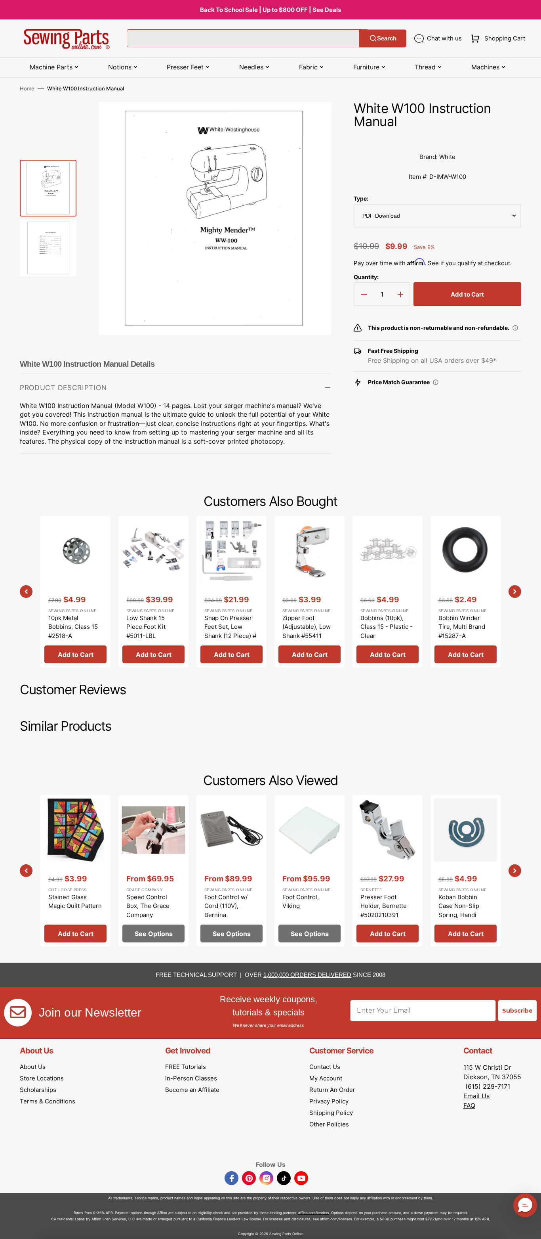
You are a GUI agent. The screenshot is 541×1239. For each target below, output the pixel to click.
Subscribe (517, 1010)
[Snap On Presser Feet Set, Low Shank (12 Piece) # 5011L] (231, 591)
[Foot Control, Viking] (309, 870)
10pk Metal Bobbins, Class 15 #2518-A (73, 627)
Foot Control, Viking (300, 901)
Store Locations (42, 1078)
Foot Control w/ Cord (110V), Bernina (226, 906)
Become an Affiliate (192, 1089)
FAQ (469, 1105)
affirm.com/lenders (313, 1212)
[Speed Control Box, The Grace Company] (153, 870)
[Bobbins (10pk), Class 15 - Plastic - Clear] (387, 591)
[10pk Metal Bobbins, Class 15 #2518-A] (75, 591)
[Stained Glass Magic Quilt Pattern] (75, 870)
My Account (325, 1078)
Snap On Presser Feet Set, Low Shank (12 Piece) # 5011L (230, 631)
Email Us (476, 1096)
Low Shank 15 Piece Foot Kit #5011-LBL (146, 627)
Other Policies (329, 1124)
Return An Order (332, 1089)
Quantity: (366, 277)
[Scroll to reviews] (437, 139)
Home (27, 88)
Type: (361, 198)
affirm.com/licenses (336, 1219)
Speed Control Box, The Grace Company (148, 906)
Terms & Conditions (47, 1101)
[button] (496, 38)
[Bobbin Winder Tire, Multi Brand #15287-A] (466, 591)
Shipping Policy (331, 1112)
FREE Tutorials (185, 1066)
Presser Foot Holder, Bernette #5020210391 (383, 906)
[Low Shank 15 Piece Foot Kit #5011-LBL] (153, 591)
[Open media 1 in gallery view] (314, 120)
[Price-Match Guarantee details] (436, 382)
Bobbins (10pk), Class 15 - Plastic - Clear (386, 627)
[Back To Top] (529, 1227)
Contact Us (324, 1066)
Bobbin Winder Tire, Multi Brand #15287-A (461, 627)
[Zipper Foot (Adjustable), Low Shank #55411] (309, 591)
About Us (33, 1066)
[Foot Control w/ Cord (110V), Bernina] (231, 870)
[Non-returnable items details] (515, 328)
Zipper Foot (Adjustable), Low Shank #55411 (306, 627)
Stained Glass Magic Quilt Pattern (75, 901)
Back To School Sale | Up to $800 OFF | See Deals (270, 9)
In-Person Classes (191, 1078)
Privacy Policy (329, 1101)
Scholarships (38, 1089)
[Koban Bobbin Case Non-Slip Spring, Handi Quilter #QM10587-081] (466, 870)
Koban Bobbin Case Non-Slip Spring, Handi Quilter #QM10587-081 (465, 914)
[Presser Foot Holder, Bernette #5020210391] (387, 870)
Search (386, 38)
